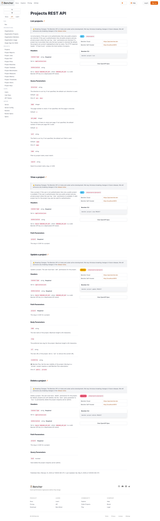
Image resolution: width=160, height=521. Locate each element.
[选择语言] (12, 13)
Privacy (113, 516)
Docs (17, 3)
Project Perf (8, 58)
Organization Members (12, 37)
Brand (109, 504)
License (120, 516)
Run (6, 24)
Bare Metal (59, 507)
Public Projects (85, 504)
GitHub (36, 3)
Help (108, 501)
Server (7, 104)
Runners (7, 110)
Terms (106, 516)
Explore (23, 3)
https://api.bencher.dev (111, 41)
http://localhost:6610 (110, 45)
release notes (62, 31)
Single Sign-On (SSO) (11, 43)
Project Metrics (9, 76)
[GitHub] (119, 486)
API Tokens (8, 98)
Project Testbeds (10, 67)
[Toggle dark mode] (124, 3)
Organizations (9, 31)
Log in (146, 3)
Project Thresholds (10, 79)
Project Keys (8, 85)
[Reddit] (129, 486)
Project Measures (10, 73)
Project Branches (10, 64)
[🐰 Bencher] (45, 487)
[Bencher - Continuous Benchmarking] (7, 3)
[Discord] (123, 486)
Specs (6, 116)
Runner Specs (9, 113)
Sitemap (128, 516)
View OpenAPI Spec (103, 64)
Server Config (9, 107)
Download (33, 507)
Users (6, 92)
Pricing (30, 3)
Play (82, 507)
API (57, 504)
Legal (108, 507)
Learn (57, 501)
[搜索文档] (12, 9)
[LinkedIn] (126, 486)
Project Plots (9, 61)
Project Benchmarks (11, 70)
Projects (7, 49)
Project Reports (10, 52)
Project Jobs (9, 55)
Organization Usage (11, 40)
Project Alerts (9, 82)
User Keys (8, 95)
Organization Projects (11, 34)
